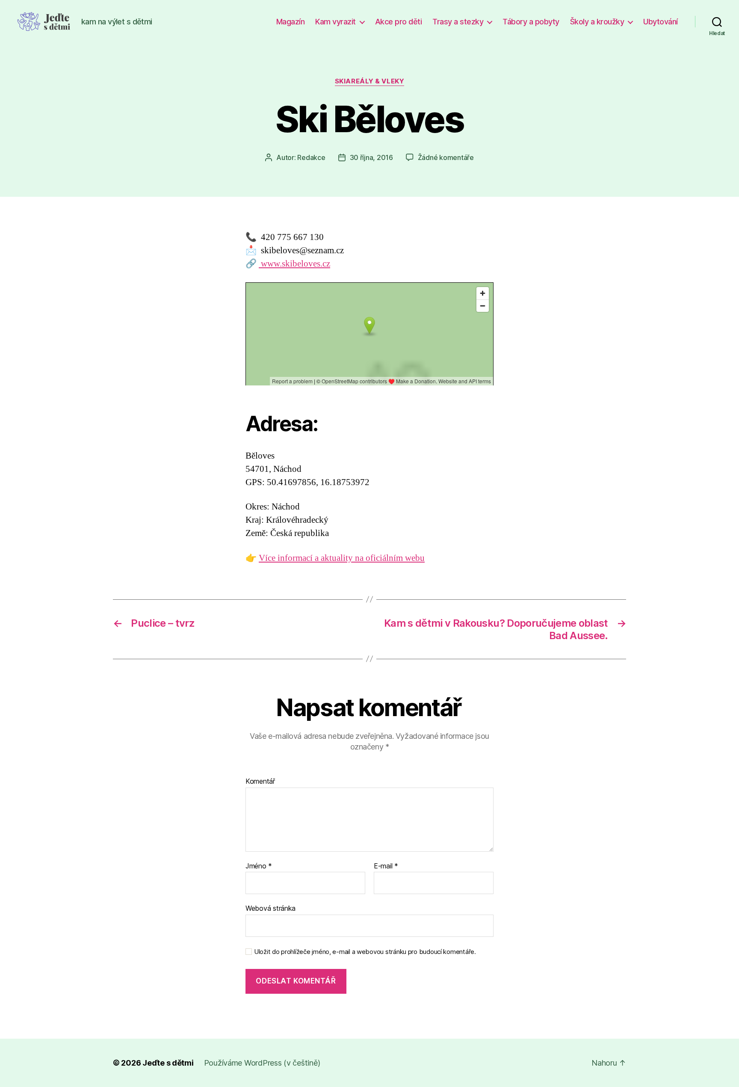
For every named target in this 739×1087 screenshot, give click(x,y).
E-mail (386, 866)
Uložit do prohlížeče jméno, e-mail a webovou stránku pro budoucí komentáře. (365, 952)
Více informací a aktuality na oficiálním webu (342, 558)
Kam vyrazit (335, 21)
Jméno (258, 866)
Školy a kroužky (597, 21)
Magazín (290, 21)
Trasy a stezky (457, 21)
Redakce (311, 157)
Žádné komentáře (446, 157)
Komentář (260, 781)
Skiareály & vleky (369, 81)
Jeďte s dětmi (168, 1062)
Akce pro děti (398, 21)
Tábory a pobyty (531, 21)
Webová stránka (270, 908)
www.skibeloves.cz (294, 264)
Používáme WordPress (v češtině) (262, 1062)
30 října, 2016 (371, 157)
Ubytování (660, 21)
